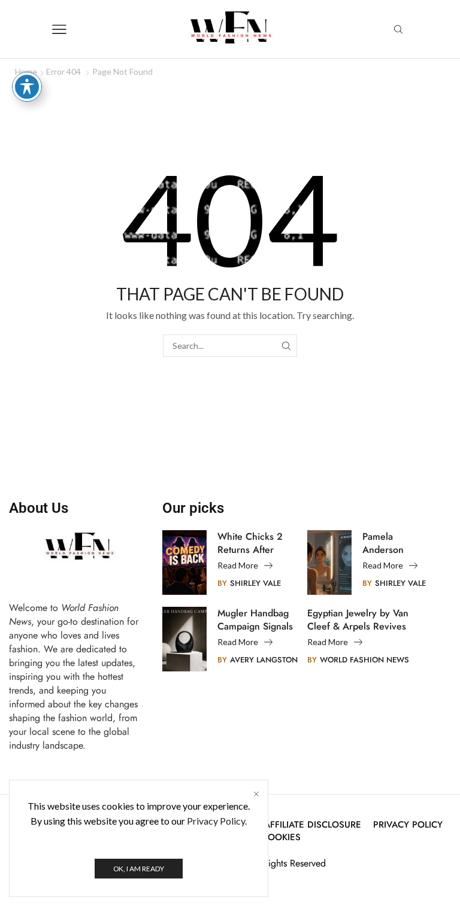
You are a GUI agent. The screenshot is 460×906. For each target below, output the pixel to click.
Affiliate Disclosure (312, 825)
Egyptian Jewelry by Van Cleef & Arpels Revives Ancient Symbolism (357, 620)
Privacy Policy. (217, 820)
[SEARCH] (286, 346)
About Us (38, 508)
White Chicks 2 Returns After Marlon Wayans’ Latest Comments (251, 543)
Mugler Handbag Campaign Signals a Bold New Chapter (255, 620)
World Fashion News (364, 659)
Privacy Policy (408, 825)
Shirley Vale (255, 583)
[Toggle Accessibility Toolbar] (27, 86)
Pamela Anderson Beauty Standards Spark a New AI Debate (396, 543)
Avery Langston (264, 659)
